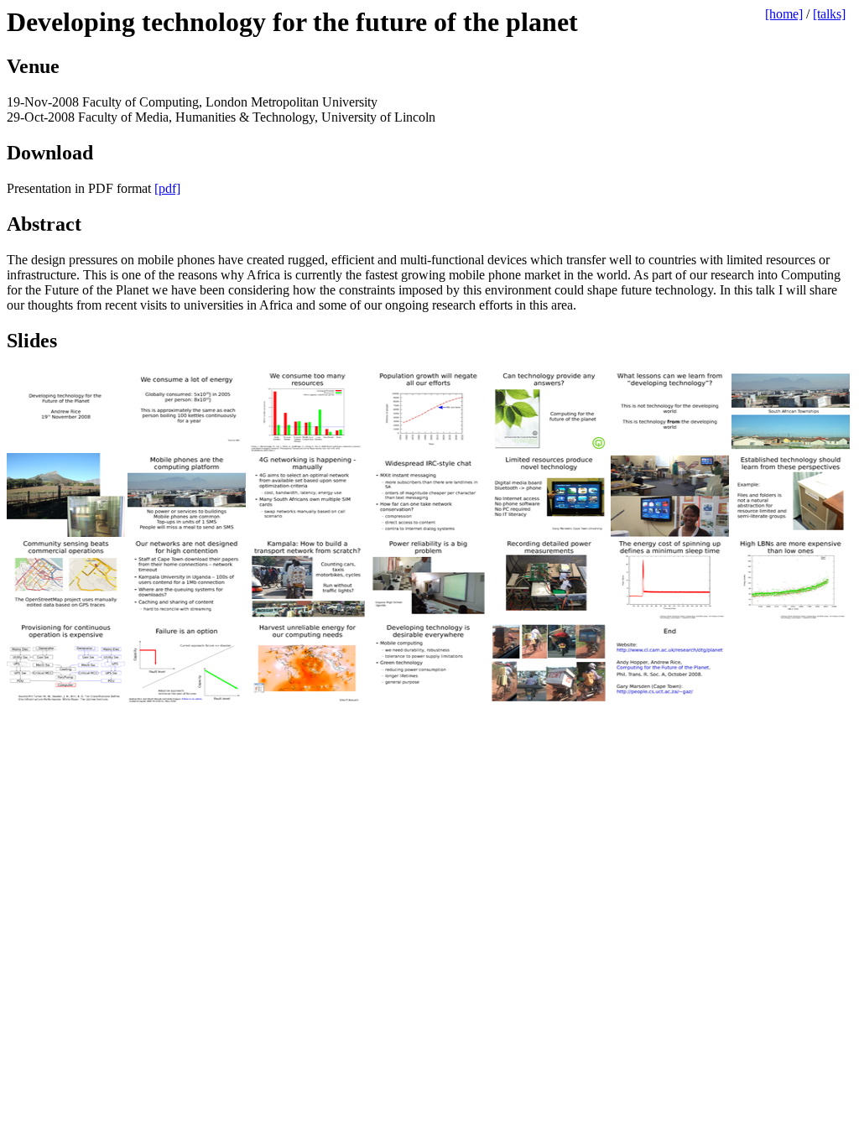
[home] (784, 14)
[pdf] (167, 188)
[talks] (829, 14)
